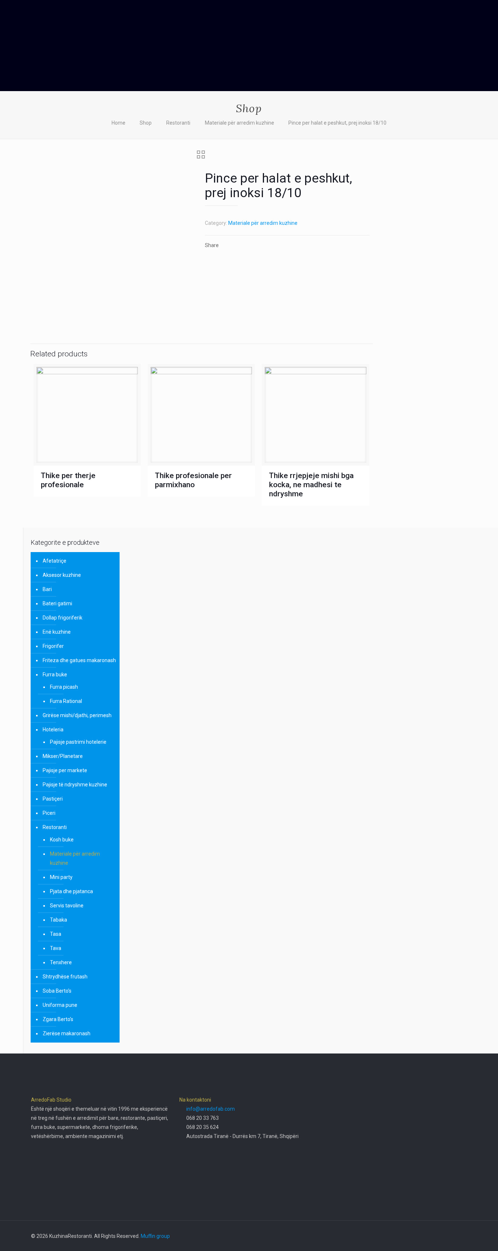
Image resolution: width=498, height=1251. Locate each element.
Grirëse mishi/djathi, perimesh (77, 715)
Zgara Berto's (58, 1019)
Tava (55, 948)
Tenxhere (61, 962)
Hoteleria (53, 729)
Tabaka (58, 920)
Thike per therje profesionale (68, 480)
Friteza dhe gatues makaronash (79, 660)
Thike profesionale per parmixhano (193, 480)
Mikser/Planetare (63, 756)
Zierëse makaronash (66, 1033)
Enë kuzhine (57, 632)
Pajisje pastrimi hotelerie (78, 742)
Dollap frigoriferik (62, 618)
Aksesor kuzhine (62, 575)
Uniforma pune (60, 1005)
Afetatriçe (54, 561)
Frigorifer (53, 646)
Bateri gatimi (57, 603)
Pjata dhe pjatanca (71, 891)
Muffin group (155, 1236)
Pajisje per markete (65, 770)
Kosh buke (62, 840)
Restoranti (178, 123)
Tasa (55, 934)
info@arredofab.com (210, 1109)
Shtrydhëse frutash (65, 977)
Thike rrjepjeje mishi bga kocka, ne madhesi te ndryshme (311, 484)
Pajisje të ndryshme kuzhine (75, 784)
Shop (146, 123)
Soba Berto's (57, 991)
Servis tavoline (66, 905)
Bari (47, 589)
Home (118, 123)
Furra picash (64, 687)
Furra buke (55, 674)
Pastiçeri (53, 799)
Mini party (61, 877)
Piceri (49, 813)
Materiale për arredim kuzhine (239, 123)
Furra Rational (66, 701)
